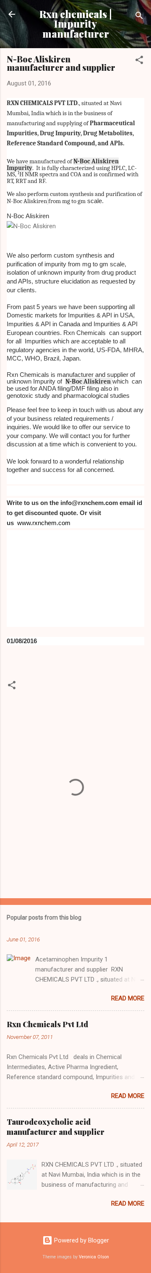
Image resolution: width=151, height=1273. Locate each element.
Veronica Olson (94, 1257)
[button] (139, 61)
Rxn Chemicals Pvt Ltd (47, 1024)
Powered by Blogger (80, 1240)
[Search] (139, 17)
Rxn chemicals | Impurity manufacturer (75, 24)
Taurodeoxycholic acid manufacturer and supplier (55, 1127)
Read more (127, 998)
